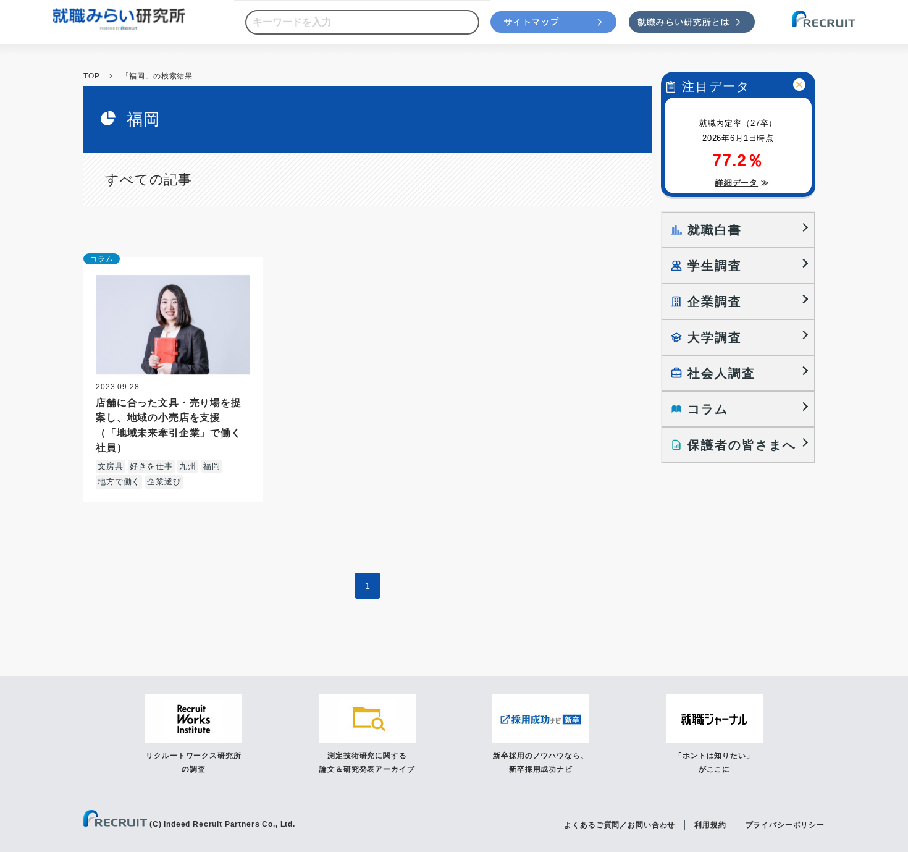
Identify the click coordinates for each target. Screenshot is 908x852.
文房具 (111, 466)
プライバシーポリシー (785, 824)
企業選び (164, 481)
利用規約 (710, 824)
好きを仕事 (151, 466)
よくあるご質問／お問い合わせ (619, 824)
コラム (102, 259)
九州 (187, 466)
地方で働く (119, 481)
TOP (91, 76)
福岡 (212, 466)
